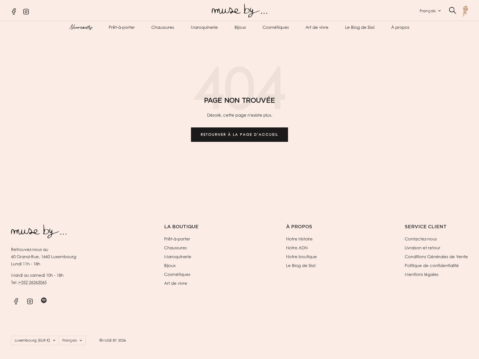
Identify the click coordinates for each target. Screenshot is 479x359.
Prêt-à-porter (122, 27)
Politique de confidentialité (432, 265)
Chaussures (162, 27)
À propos (400, 27)
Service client (426, 226)
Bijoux (240, 27)
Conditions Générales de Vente (436, 256)
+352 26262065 (33, 282)
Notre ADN (297, 247)
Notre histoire (299, 239)
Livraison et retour (422, 247)
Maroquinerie (204, 27)
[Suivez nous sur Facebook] (16, 300)
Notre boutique (301, 256)
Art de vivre (316, 27)
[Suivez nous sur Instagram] (30, 300)
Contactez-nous (421, 239)
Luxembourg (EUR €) (32, 340)
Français (427, 10)
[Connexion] (465, 11)
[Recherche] (452, 10)
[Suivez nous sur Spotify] (44, 300)
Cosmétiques (276, 27)
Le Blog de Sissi (359, 27)
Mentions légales (422, 274)
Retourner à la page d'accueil (239, 134)
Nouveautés (81, 26)
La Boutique (181, 226)
